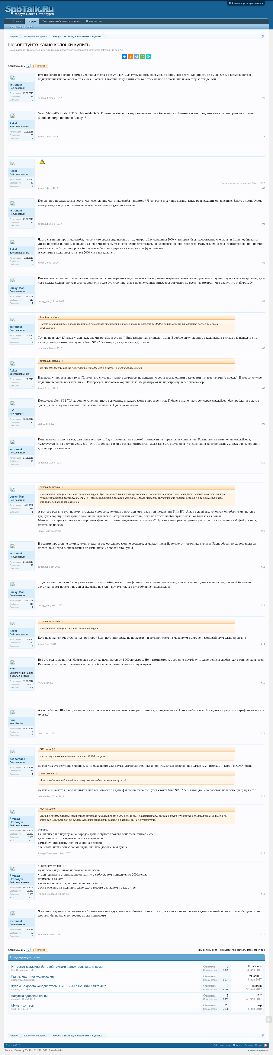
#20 (263, 934)
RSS (265, 1045)
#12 (263, 566)
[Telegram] (136, 56)
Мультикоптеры (23, 1005)
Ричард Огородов (16, 820)
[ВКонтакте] (124, 56)
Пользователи (94, 21)
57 (32, 771)
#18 (263, 853)
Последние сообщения (20, 26)
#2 (263, 136)
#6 (263, 301)
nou (12, 720)
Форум (32, 21)
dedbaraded (17, 759)
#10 (263, 462)
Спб (31, 840)
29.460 (30, 684)
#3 (263, 188)
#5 (263, 262)
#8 (263, 388)
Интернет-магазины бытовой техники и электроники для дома (56, 966)
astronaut (105, 50)
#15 (263, 683)
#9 (263, 424)
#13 (263, 605)
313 (31, 300)
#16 (263, 733)
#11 (263, 531)
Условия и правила (258, 1050)
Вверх (258, 1045)
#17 (263, 796)
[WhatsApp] (142, 56)
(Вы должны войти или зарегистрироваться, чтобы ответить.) (231, 950)
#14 (263, 644)
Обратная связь (222, 1045)
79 (32, 96)
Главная (17, 21)
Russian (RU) (13, 1045)
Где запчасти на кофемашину (33, 976)
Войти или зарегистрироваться (246, 3)
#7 (263, 348)
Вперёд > (42, 65)
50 (32, 135)
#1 (263, 98)
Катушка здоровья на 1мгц (30, 996)
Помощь (237, 1045)
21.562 (30, 834)
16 (32, 422)
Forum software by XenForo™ (34, 1050)
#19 (263, 894)
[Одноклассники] (130, 56)
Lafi (12, 410)
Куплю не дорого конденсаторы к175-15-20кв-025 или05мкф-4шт (58, 986)
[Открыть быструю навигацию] (262, 36)
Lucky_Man (17, 288)
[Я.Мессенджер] (148, 56)
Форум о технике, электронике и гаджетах (49, 50)
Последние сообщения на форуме (61, 21)
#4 (263, 224)
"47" (12, 669)
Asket (13, 123)
